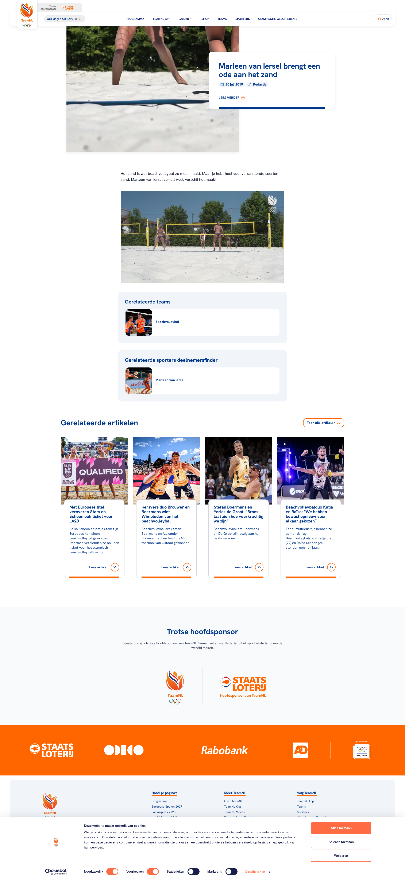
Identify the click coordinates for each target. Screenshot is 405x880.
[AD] (300, 750)
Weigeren (341, 855)
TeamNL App (161, 19)
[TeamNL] (175, 686)
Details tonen (255, 871)
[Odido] (124, 750)
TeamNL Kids (233, 806)
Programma (135, 19)
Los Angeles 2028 (164, 812)
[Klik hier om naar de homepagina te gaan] (27, 14)
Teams (222, 19)
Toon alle (321, 422)
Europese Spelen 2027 (167, 806)
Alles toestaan (341, 828)
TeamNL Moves (234, 812)
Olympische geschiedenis (277, 19)
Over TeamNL (233, 801)
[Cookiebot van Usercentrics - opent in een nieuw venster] (56, 872)
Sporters (242, 19)
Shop (205, 19)
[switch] (153, 871)
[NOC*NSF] (362, 750)
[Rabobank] (224, 750)
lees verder (229, 97)
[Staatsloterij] (51, 750)
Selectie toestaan (341, 842)
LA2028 (184, 19)
